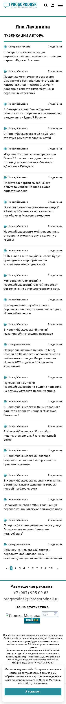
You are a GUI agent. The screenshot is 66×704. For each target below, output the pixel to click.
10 (51, 568)
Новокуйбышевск (18, 71)
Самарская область (19, 46)
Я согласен (33, 691)
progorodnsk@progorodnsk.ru (31, 599)
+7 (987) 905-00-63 (31, 593)
